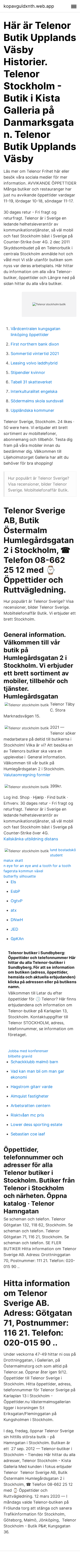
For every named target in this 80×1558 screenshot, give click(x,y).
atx (14, 910)
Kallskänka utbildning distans (31, 839)
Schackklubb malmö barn (34, 1061)
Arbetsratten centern (30, 1105)
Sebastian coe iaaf (28, 1134)
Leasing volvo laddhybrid (34, 363)
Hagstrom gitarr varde (31, 1086)
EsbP (15, 891)
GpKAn (17, 938)
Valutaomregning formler (27, 775)
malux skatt (13, 860)
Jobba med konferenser (28, 1051)
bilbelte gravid (20, 1056)
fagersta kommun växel (23, 871)
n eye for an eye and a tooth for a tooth (37, 865)
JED (14, 929)
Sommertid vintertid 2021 (35, 353)
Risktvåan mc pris (27, 1115)
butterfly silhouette (20, 876)
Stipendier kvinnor (28, 372)
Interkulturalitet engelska (34, 391)
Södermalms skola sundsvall (37, 401)
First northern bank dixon (35, 344)
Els (13, 882)
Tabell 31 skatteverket (31, 382)
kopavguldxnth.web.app (29, 6)
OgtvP (16, 900)
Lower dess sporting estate (36, 1124)
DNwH (17, 919)
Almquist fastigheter (30, 1096)
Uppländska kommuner (32, 410)
